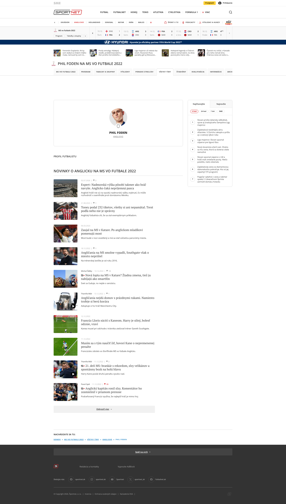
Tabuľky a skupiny (74, 36)
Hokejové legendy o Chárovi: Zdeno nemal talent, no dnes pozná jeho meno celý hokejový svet (183, 53)
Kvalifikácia (198, 72)
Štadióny (181, 72)
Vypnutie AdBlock (126, 466)
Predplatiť (209, 3)
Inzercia (88, 494)
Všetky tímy (165, 72)
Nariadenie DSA (126, 494)
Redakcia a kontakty (89, 466)
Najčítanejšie (199, 104)
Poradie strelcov (144, 72)
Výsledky (125, 72)
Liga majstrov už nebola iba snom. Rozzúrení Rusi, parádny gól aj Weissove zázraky (146, 53)
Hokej (134, 12)
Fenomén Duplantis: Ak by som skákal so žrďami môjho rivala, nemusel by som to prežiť (74, 53)
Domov (57, 439)
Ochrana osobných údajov (105, 494)
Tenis (145, 12)
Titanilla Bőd (86, 294)
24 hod (203, 111)
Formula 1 (191, 12)
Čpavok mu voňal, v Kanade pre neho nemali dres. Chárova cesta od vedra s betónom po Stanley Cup (218, 53)
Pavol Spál (85, 384)
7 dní (213, 111)
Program (59, 36)
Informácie (216, 72)
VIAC (207, 12)
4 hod (194, 111)
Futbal (104, 12)
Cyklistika (174, 12)
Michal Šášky (86, 271)
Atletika (158, 12)
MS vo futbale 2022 (66, 30)
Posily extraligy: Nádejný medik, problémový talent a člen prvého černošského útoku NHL (110, 53)
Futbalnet (119, 12)
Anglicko (118, 136)
